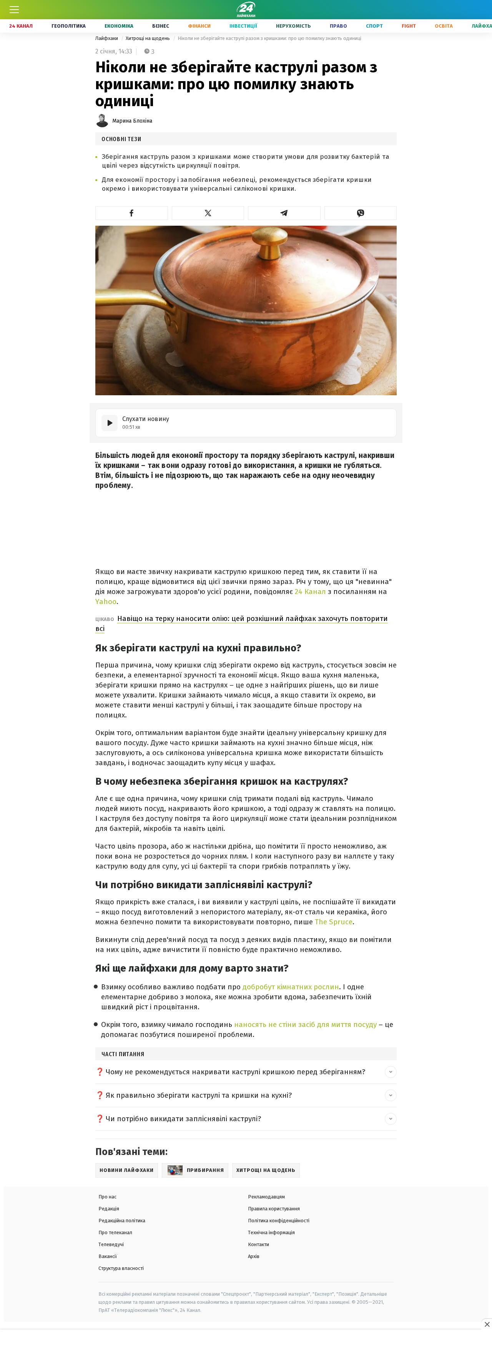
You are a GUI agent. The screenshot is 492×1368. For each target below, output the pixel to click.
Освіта (444, 26)
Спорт (374, 26)
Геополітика (69, 26)
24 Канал (21, 26)
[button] (131, 213)
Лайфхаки (107, 38)
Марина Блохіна (132, 121)
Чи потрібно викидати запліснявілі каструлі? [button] (183, 1118)
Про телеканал (115, 1232)
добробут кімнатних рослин (290, 986)
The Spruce (333, 921)
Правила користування (274, 1209)
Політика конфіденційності (278, 1220)
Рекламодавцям (266, 1197)
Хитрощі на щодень (148, 38)
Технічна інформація (271, 1232)
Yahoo (105, 601)
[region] (246, 1349)
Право (338, 26)
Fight (409, 26)
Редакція (108, 1209)
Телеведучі (111, 1244)
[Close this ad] (486, 1324)
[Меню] (14, 9)
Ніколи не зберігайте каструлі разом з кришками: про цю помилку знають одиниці (269, 38)
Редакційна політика (121, 1220)
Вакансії (107, 1256)
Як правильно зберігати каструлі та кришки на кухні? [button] (199, 1095)
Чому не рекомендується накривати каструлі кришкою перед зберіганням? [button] (235, 1071)
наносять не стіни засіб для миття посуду (304, 1024)
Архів (253, 1256)
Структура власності (121, 1268)
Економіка (119, 26)
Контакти (258, 1244)
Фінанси (199, 26)
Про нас (107, 1197)
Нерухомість (293, 26)
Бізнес (160, 26)
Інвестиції (243, 26)
